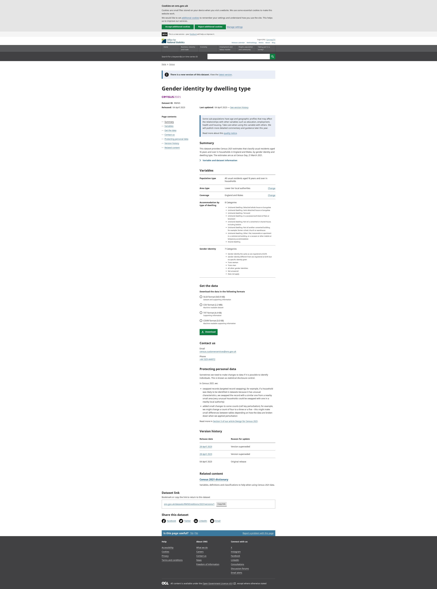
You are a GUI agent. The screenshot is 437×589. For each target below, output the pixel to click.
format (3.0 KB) (219, 321)
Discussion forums (240, 568)
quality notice (230, 133)
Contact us (170, 134)
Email (218, 520)
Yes (192, 533)
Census (172, 64)
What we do (202, 547)
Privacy (165, 555)
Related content (172, 147)
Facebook (171, 520)
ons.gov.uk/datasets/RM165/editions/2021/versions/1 (189, 504)
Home (166, 47)
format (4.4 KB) (212, 314)
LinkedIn (203, 520)
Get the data (170, 130)
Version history (172, 143)
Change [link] (271, 188)
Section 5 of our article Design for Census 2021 (235, 421)
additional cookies (190, 17)
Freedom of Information (207, 564)
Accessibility (167, 547)
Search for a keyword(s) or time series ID (180, 56)
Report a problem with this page (258, 533)
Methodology (252, 42)
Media (261, 42)
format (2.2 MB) (213, 306)
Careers (200, 551)
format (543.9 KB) (217, 298)
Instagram (236, 551)
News (199, 560)
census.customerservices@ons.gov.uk (218, 351)
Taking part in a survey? (264, 48)
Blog (273, 42)
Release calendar (238, 42)
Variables (169, 126)
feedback (193, 34)
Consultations (237, 564)
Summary (169, 121)
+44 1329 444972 (207, 359)
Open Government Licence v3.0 (217, 583)
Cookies (165, 551)
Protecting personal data (176, 139)
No (196, 533)
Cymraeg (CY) (271, 40)
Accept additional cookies (177, 26)
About (267, 42)
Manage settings (235, 27)
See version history (239, 107)
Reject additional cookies (210, 26)
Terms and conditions (172, 560)
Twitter (187, 520)
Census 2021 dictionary (214, 479)
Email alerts (236, 572)
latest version (225, 74)
